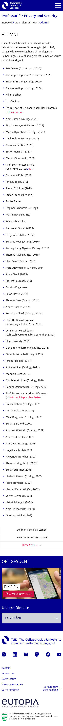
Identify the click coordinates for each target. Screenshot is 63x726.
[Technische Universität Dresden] (12, 5)
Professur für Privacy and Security (29, 16)
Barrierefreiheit (10, 690)
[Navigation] (58, 5)
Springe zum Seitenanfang (50, 688)
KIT (31, 169)
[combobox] (31, 618)
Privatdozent (15, 112)
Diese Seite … (29, 545)
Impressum (8, 674)
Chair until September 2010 (24, 398)
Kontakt (6, 668)
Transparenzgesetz (12, 685)
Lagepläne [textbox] (13, 618)
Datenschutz (9, 679)
